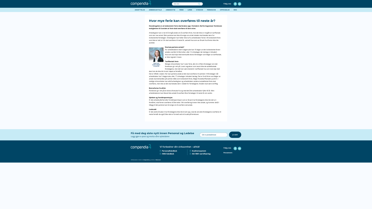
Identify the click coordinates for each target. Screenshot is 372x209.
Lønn (190, 10)
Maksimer (158, 160)
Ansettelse (140, 10)
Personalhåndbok (169, 151)
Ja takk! (235, 135)
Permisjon (211, 10)
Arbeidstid (170, 10)
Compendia (146, 160)
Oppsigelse (224, 10)
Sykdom (199, 10)
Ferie (181, 10)
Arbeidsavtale (155, 10)
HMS (235, 10)
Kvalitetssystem (199, 151)
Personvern (227, 153)
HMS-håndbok (168, 154)
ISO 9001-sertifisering (201, 154)
